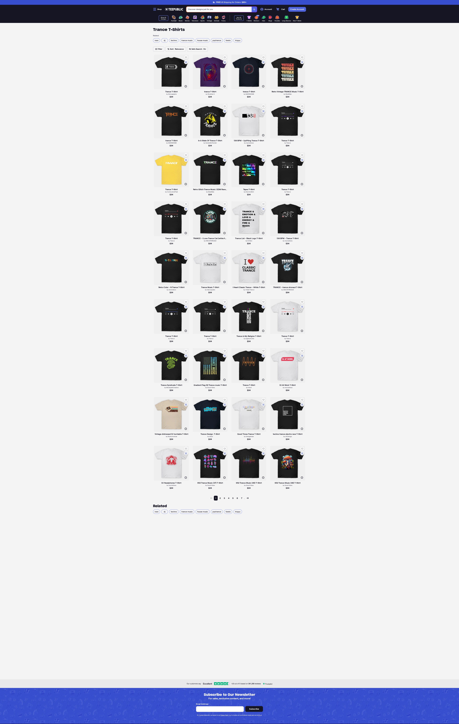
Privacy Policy (225, 715)
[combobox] (219, 9)
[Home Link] (174, 9)
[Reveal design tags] (186, 86)
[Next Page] (247, 498)
